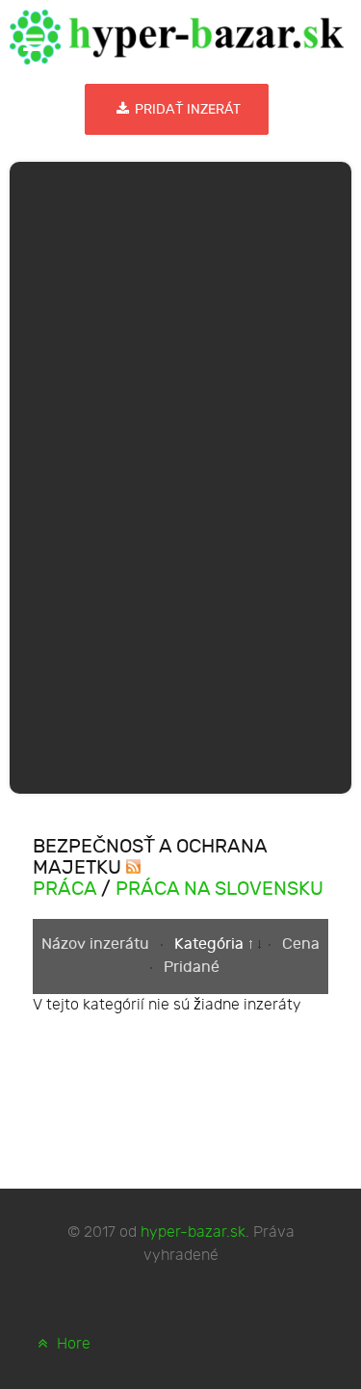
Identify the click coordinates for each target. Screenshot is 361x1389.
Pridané (191, 967)
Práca (64, 889)
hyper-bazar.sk (193, 1232)
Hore (71, 1344)
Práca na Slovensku (219, 889)
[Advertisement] (181, 474)
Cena (301, 944)
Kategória (210, 944)
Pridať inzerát (186, 109)
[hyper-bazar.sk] (177, 37)
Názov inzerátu (97, 944)
